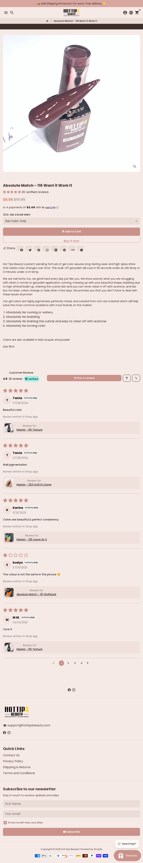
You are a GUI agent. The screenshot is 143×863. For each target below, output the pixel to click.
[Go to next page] (89, 663)
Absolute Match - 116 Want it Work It (75, 21)
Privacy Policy (13, 761)
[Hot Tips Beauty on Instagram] (73, 690)
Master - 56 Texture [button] (29, 430)
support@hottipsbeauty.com (26, 725)
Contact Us (11, 755)
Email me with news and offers (25, 822)
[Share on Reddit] (83, 26)
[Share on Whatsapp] (75, 26)
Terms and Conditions (19, 773)
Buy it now (71, 241)
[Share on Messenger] (90, 26)
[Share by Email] (86, 26)
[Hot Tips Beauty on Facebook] (69, 690)
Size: (16, 214)
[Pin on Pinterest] (72, 26)
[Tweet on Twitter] (68, 26)
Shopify (98, 849)
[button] (12, 192)
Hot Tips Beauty (70, 849)
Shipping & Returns (17, 767)
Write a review (84, 378)
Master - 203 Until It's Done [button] (34, 484)
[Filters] (127, 378)
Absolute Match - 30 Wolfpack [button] (36, 594)
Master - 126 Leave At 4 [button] (32, 539)
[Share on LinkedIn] (79, 26)
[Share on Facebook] (64, 26)
